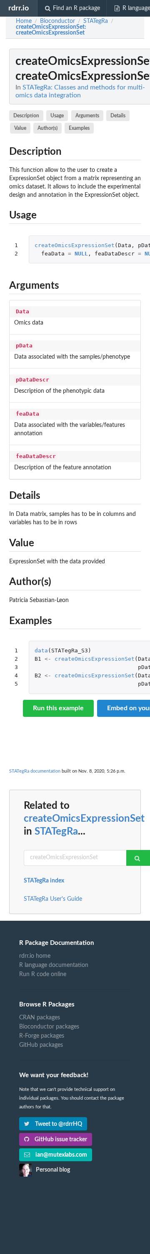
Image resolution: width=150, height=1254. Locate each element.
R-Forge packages (41, 1036)
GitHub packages (41, 1045)
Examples (79, 128)
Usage (57, 115)
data (41, 650)
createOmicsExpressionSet (75, 245)
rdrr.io (18, 8)
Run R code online (42, 974)
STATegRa (56, 832)
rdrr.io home (34, 956)
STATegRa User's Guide (53, 899)
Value (20, 128)
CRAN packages (39, 1018)
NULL (81, 253)
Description (26, 115)
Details (117, 115)
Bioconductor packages (49, 1027)
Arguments (87, 115)
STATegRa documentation (34, 771)
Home (24, 21)
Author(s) (48, 128)
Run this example (58, 708)
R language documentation (53, 965)
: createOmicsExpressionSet (51, 30)
